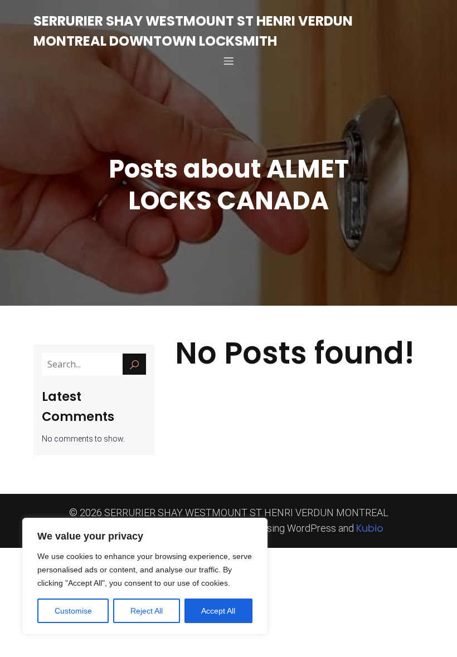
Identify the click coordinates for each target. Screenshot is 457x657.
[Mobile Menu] (228, 60)
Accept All (218, 610)
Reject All (146, 610)
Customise (73, 610)
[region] (145, 576)
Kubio (369, 528)
